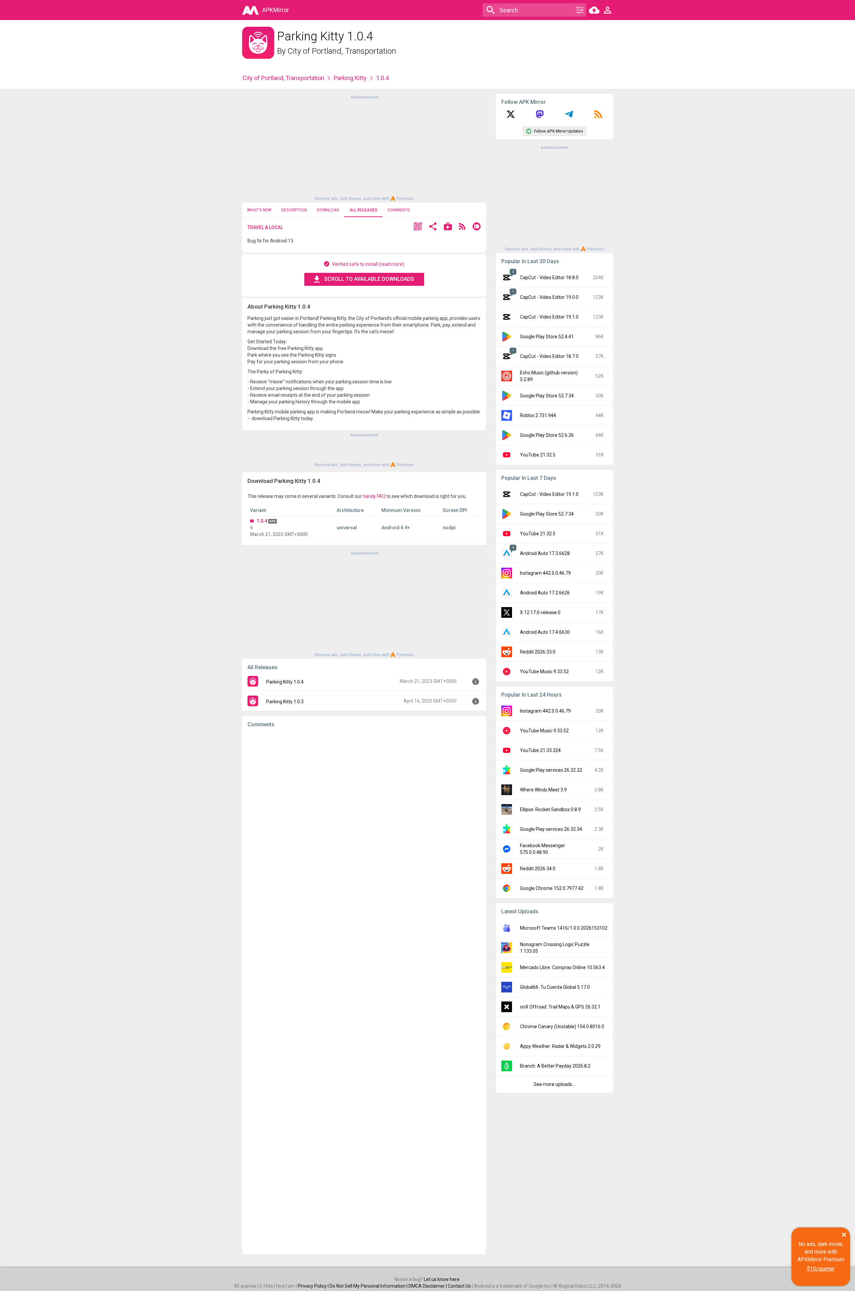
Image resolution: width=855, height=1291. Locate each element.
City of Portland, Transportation (342, 51)
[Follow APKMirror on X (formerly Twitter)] (511, 116)
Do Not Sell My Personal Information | (369, 1286)
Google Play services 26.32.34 (551, 829)
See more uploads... (554, 1084)
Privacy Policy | (314, 1286)
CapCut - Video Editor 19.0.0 (549, 297)
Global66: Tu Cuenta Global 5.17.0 (555, 987)
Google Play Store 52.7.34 (547, 395)
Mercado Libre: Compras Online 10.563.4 (562, 967)
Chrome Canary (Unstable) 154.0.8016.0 (562, 1026)
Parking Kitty (350, 77)
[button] (418, 227)
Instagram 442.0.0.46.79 (545, 573)
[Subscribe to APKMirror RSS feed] (598, 116)
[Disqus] (364, 991)
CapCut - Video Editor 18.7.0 (549, 356)
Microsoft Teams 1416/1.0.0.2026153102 (564, 928)
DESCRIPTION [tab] (294, 210)
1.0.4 (261, 521)
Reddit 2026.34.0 (537, 868)
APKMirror (275, 9)
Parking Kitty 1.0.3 (285, 701)
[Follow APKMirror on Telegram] (569, 116)
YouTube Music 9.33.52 (544, 671)
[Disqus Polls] (364, 817)
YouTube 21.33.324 (540, 750)
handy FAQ (374, 496)
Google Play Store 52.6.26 (547, 435)
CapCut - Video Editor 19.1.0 (549, 317)
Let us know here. (442, 1279)
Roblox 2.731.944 (538, 415)
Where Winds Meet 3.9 (543, 789)
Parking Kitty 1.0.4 (285, 682)
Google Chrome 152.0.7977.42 (551, 888)
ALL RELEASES (363, 210)
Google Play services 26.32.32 (551, 770)
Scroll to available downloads (369, 279)
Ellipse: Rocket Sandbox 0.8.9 (550, 809)
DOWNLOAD (328, 210)
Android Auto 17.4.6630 (545, 632)
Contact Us (459, 1286)
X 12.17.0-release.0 (540, 612)
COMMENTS (398, 210)
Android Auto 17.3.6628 (545, 553)
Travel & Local (265, 227)
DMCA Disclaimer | (428, 1286)
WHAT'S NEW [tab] (259, 210)
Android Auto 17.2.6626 (545, 592)
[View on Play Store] (448, 227)
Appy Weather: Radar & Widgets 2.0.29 (560, 1046)
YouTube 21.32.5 (537, 454)
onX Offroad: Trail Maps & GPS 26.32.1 (560, 1006)
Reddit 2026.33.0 (537, 652)
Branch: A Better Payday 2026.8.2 (555, 1066)
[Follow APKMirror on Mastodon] (540, 116)
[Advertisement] (364, 147)
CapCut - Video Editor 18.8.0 (549, 277)
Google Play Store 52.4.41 (547, 336)
